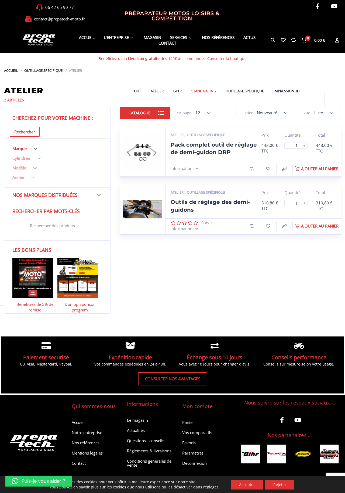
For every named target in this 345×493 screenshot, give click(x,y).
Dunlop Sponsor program (80, 307)
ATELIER (157, 90)
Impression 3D (286, 90)
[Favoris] (283, 40)
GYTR (177, 90)
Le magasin (137, 420)
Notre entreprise (87, 432)
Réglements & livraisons (149, 450)
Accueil (87, 37)
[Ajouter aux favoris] (268, 169)
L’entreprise (116, 37)
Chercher (94, 226)
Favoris (189, 442)
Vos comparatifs (197, 432)
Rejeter (279, 484)
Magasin (152, 37)
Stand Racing (203, 90)
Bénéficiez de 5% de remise (34, 307)
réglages (211, 487)
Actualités (136, 430)
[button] (243, 454)
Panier (188, 422)
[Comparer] (293, 40)
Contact (167, 43)
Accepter (247, 484)
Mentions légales (87, 453)
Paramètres (192, 453)
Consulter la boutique (227, 58)
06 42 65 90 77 (59, 7)
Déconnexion (194, 463)
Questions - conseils (145, 440)
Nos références (218, 37)
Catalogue (139, 112)
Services (178, 37)
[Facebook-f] (317, 6)
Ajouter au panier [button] (320, 168)
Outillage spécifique (43, 70)
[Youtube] (334, 6)
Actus (249, 37)
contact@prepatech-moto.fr (59, 19)
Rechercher (24, 131)
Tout (136, 90)
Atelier (177, 134)
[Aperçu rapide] (284, 169)
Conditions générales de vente (149, 463)
